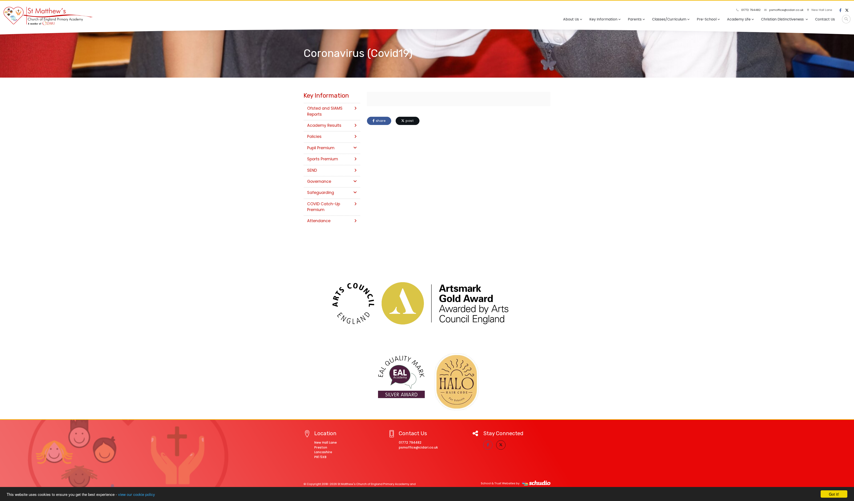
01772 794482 (750, 10)
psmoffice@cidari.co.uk (786, 10)
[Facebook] (840, 10)
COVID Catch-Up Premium (323, 206)
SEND (312, 170)
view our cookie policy (136, 494)
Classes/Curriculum (669, 19)
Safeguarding (320, 192)
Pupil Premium (320, 148)
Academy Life (739, 19)
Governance (319, 181)
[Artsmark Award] (427, 303)
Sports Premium (322, 159)
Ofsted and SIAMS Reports (324, 111)
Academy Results (324, 125)
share (380, 121)
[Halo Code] (456, 382)
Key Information (603, 19)
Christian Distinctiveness (783, 19)
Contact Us (825, 19)
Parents (635, 19)
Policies (314, 136)
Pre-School (707, 19)
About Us (571, 19)
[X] (846, 10)
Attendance (318, 220)
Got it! (834, 494)
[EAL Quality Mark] (401, 377)
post (409, 121)
